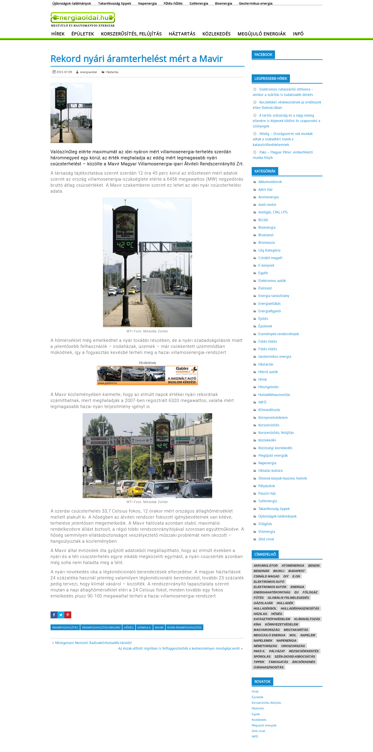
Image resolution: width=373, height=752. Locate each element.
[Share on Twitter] (60, 614)
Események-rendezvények (278, 333)
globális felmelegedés (288, 597)
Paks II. (259, 651)
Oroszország (293, 646)
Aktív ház (265, 189)
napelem (307, 635)
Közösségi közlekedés (275, 448)
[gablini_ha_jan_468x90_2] (147, 383)
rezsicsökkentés (304, 651)
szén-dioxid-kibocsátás (295, 656)
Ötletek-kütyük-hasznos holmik (282, 478)
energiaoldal (88, 72)
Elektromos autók (272, 280)
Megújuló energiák (262, 34)
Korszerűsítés (268, 425)
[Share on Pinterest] (67, 614)
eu (296, 592)
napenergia (286, 640)
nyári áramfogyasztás (184, 627)
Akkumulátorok (270, 181)
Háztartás (182, 34)
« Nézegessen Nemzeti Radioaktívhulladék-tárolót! (92, 642)
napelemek (263, 640)
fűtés (259, 597)
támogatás (278, 662)
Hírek (58, 34)
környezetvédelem (281, 624)
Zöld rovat (266, 539)
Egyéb (263, 272)
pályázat (277, 651)
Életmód (265, 288)
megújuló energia (269, 635)
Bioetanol (265, 235)
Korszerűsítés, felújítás (131, 34)
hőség (129, 627)
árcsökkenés (303, 662)
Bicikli (263, 219)
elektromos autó (269, 581)
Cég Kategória (269, 250)
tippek (259, 662)
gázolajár (263, 603)
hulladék (285, 603)
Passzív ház (267, 493)
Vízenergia (266, 531)
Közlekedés (216, 34)
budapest (296, 571)
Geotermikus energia (255, 3)
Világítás (265, 523)
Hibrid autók (268, 371)
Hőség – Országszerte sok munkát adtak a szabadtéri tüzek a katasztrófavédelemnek (283, 139)
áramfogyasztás (65, 627)
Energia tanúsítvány (273, 295)
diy (285, 576)
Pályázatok (266, 485)
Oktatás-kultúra (270, 470)
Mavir (159, 627)
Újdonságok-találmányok (71, 3)
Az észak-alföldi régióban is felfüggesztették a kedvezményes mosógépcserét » (180, 648)
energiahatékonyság (272, 592)
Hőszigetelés (268, 387)
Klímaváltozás (269, 409)
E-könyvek (266, 265)
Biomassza (266, 242)
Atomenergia (268, 197)
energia (297, 587)
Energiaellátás (269, 303)
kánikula (144, 627)
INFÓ (298, 34)
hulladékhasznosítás (300, 608)
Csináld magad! (270, 257)
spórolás (262, 656)
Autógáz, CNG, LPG (273, 212)
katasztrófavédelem (272, 619)
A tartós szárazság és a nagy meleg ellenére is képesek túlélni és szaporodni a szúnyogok (286, 120)
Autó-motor (267, 204)
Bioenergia (223, 3)
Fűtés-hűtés (173, 3)
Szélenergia (199, 3)
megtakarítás (296, 630)
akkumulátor (266, 565)
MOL (292, 635)
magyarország (267, 630)
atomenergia (293, 565)
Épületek (82, 34)
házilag (260, 614)
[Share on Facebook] (54, 614)
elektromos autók (270, 587)
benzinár (261, 571)
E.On (296, 576)
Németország (265, 646)
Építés (263, 318)
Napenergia (147, 3)
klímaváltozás (307, 619)
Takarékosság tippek (114, 3)
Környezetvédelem (273, 417)
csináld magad (266, 576)
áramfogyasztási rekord (101, 627)
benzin (313, 565)
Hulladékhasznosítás (274, 394)
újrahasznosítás (268, 667)
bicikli (278, 571)
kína (257, 624)
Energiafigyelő (269, 311)
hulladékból (265, 608)
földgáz (310, 592)
